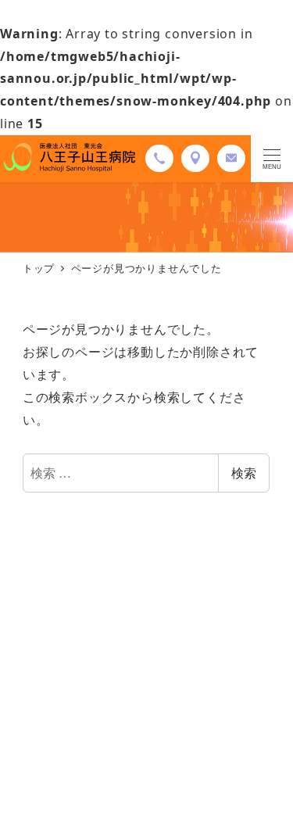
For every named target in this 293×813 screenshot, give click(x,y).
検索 (243, 473)
